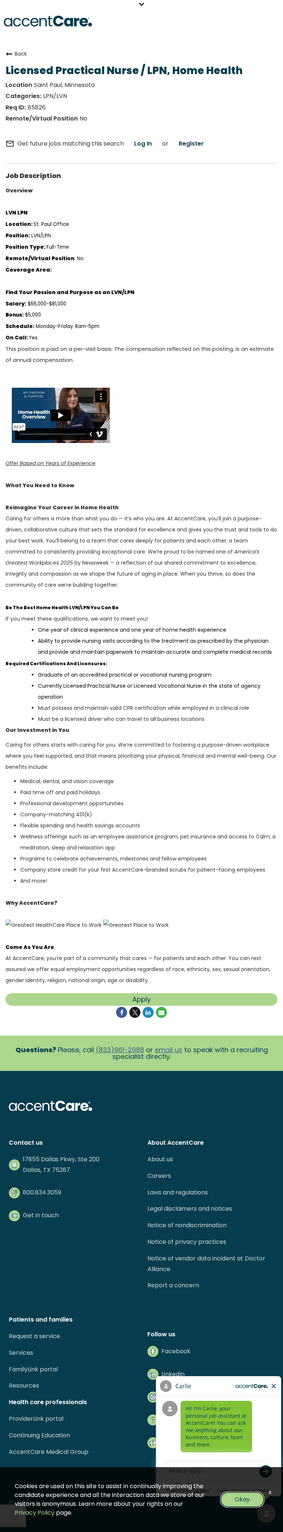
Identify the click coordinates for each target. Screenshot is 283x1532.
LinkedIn (173, 1374)
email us (168, 1049)
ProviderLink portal (36, 1418)
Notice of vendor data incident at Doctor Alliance (206, 1263)
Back (21, 53)
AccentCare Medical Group (48, 1452)
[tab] (141, 5)
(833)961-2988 (120, 1049)
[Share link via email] (161, 1012)
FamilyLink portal (33, 1369)
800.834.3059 (42, 1192)
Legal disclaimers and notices (189, 1208)
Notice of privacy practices (186, 1242)
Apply (141, 999)
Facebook (176, 1351)
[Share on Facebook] (121, 1012)
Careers (159, 1176)
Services (21, 1352)
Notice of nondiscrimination (187, 1225)
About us (160, 1159)
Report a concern (173, 1285)
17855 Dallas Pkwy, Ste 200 (61, 1159)
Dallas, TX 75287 (46, 1170)
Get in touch (41, 1215)
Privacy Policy (35, 1512)
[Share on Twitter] (135, 1012)
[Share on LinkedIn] (148, 1012)
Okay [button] (242, 1499)
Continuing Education (39, 1435)
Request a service (34, 1336)
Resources (24, 1385)
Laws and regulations (177, 1192)
